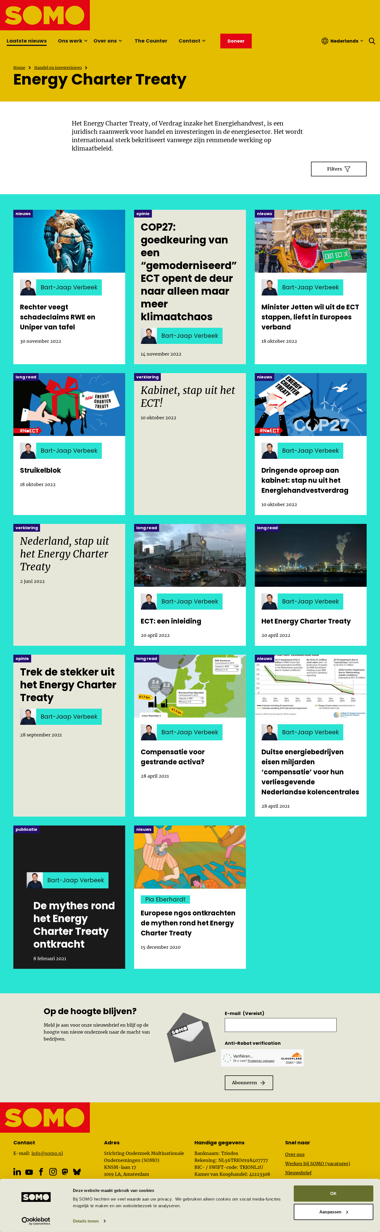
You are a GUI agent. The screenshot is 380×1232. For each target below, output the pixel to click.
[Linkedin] (17, 1172)
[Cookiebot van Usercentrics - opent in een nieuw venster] (36, 1221)
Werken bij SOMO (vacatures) (317, 1163)
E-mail (244, 1013)
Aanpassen (330, 1211)
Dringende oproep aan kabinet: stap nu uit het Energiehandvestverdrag (305, 480)
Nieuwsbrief (298, 1173)
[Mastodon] (65, 1172)
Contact (189, 40)
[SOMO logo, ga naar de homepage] (45, 15)
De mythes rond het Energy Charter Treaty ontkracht (74, 925)
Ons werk (70, 40)
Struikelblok (40, 470)
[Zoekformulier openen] (372, 41)
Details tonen (86, 1221)
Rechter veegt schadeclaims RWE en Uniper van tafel (57, 317)
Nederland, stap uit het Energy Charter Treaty (64, 554)
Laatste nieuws (27, 40)
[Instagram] (53, 1172)
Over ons (105, 40)
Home (19, 67)
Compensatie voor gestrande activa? (173, 757)
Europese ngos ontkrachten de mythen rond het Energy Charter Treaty (188, 923)
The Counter (151, 40)
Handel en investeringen (58, 67)
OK (333, 1193)
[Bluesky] (77, 1172)
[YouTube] (29, 1172)
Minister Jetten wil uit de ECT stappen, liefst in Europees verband (310, 317)
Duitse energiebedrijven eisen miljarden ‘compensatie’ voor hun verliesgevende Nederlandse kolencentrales (310, 772)
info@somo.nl (47, 1153)
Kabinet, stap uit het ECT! (188, 397)
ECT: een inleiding (171, 621)
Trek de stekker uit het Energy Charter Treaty (68, 685)
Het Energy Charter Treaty (306, 621)
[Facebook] (41, 1172)
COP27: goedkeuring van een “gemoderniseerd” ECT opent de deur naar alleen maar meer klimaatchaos (189, 272)
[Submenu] (85, 40)
